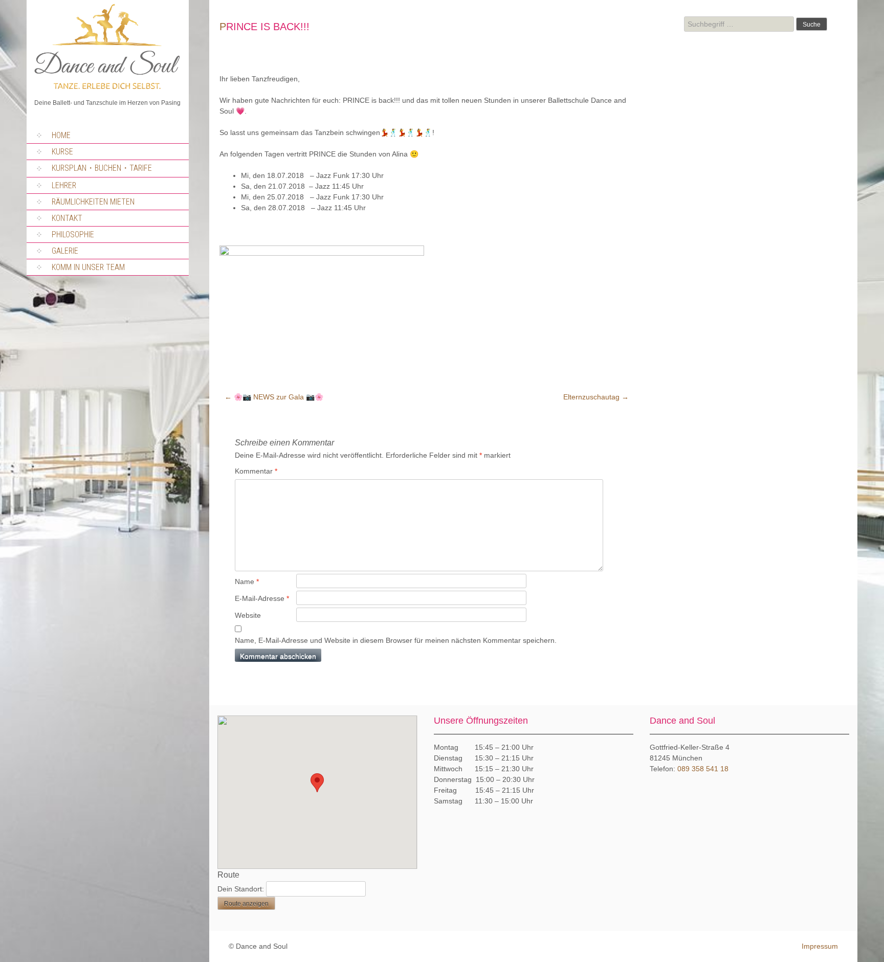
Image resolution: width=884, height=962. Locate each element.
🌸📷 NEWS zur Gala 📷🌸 (274, 397)
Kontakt (67, 218)
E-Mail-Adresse (262, 598)
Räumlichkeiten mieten (93, 202)
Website (248, 615)
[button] (317, 782)
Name (247, 581)
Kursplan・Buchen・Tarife (102, 168)
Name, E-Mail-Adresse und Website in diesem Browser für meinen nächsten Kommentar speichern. (396, 640)
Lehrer (64, 185)
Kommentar (256, 471)
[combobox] (739, 24)
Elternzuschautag (596, 397)
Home (61, 135)
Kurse (62, 151)
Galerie (65, 251)
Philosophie (73, 234)
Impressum (820, 946)
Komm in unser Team (88, 267)
